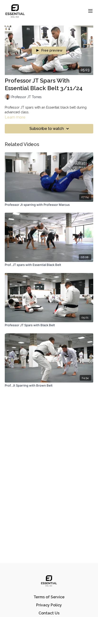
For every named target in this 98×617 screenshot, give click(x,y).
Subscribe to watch (46, 128)
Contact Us (49, 613)
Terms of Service (49, 597)
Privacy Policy (49, 605)
